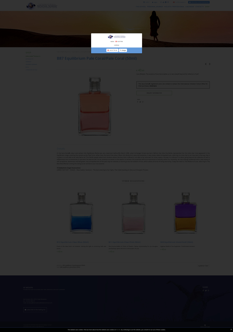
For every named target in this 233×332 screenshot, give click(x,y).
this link (118, 330)
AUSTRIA (113, 50)
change (123, 50)
